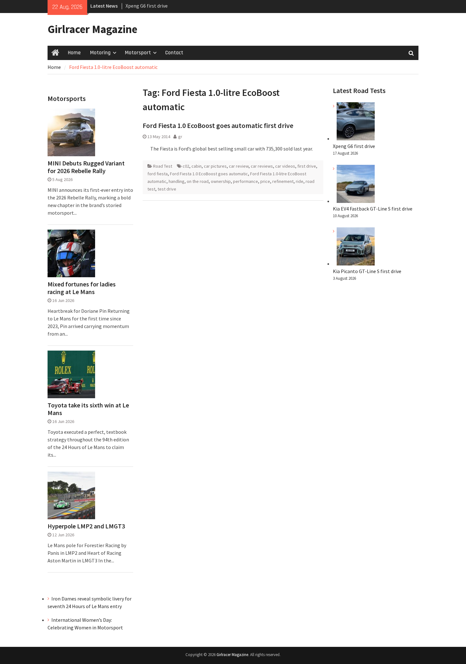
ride (299, 181)
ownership (221, 181)
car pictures (215, 166)
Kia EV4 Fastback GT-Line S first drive (372, 208)
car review (239, 166)
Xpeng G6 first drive (354, 146)
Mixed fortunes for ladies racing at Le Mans (82, 288)
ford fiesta (157, 174)
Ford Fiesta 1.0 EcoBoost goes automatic (209, 174)
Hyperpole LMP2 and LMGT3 (86, 526)
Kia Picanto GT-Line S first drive (367, 271)
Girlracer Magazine (92, 29)
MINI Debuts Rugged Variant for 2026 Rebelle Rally (86, 167)
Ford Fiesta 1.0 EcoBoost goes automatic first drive (218, 125)
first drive (306, 166)
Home (74, 52)
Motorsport (138, 52)
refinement (283, 181)
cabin (196, 166)
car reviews (262, 166)
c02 (186, 166)
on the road (198, 181)
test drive (167, 189)
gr (180, 136)
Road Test (162, 166)
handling (176, 181)
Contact (174, 52)
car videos (285, 166)
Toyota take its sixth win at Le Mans (88, 409)
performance (245, 181)
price (265, 181)
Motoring (100, 52)
